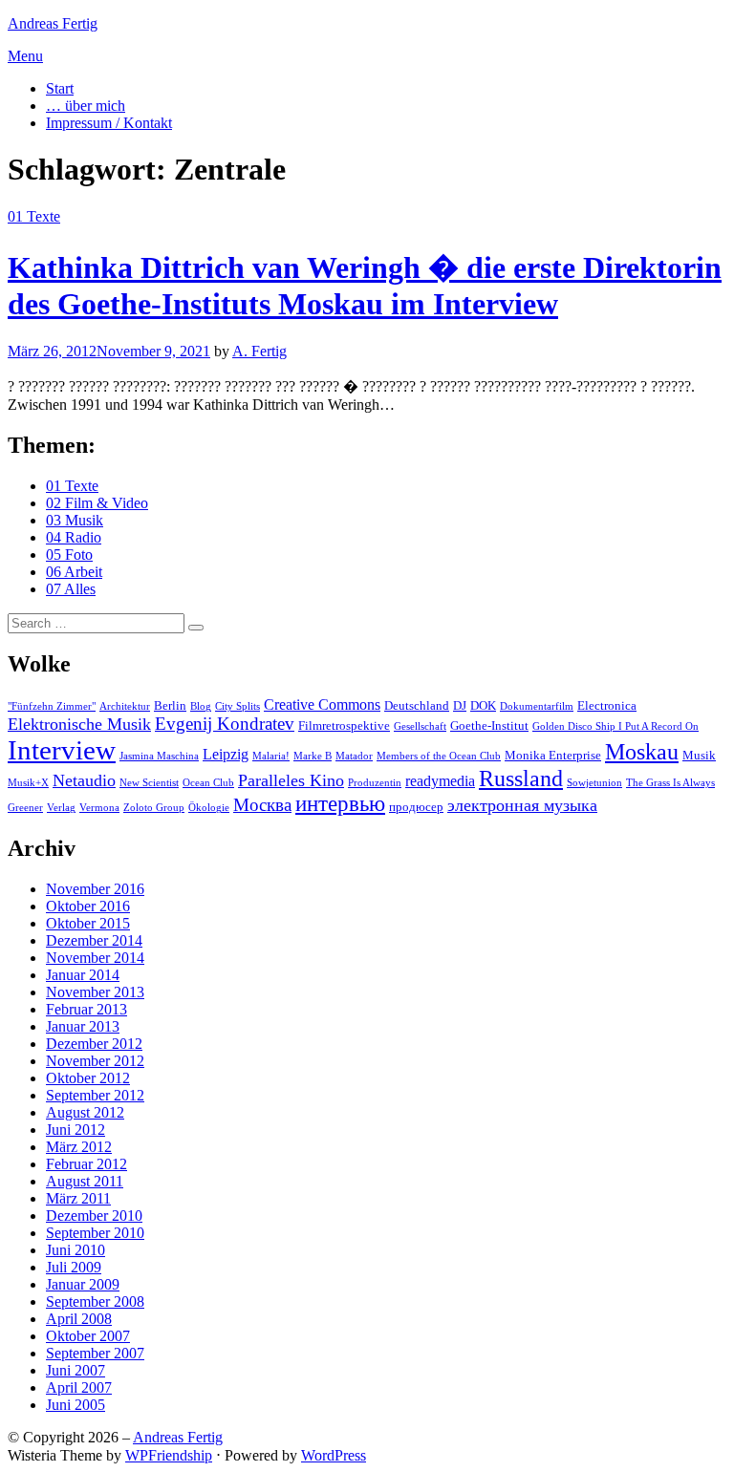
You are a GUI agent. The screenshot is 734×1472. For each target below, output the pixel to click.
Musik (699, 755)
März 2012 (79, 1147)
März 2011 (78, 1198)
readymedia (440, 781)
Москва (262, 805)
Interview (62, 750)
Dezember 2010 (94, 1215)
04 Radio (73, 537)
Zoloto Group (153, 807)
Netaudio (84, 780)
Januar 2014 (82, 975)
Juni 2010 (75, 1250)
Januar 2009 (82, 1284)
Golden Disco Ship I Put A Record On (615, 726)
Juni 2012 (75, 1129)
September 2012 (95, 1095)
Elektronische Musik (79, 724)
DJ (459, 705)
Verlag (61, 807)
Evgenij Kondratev (224, 724)
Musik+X (28, 783)
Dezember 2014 (94, 940)
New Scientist (149, 783)
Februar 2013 (86, 1009)
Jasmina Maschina (159, 756)
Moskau (642, 751)
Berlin (170, 705)
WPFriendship (168, 1455)
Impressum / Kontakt (109, 123)
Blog (200, 706)
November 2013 (95, 992)
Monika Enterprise (553, 755)
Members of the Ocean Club (439, 756)
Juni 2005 (75, 1405)
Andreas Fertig (52, 23)
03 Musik (74, 520)
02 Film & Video (97, 503)
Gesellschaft (420, 726)
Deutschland (416, 705)
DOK (483, 705)
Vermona (99, 807)
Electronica (607, 705)
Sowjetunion (594, 783)
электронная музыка (522, 805)
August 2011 (84, 1181)
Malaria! (271, 756)
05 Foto (69, 554)
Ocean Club (208, 783)
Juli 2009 (73, 1267)
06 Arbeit (74, 572)
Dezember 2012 (94, 1043)
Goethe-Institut (489, 725)
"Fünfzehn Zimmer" (52, 706)
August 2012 (85, 1112)
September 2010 (95, 1233)
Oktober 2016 (88, 906)
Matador (354, 756)
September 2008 (95, 1301)
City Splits (237, 706)
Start (60, 88)
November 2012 (95, 1061)
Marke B (312, 756)
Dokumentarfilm (536, 706)
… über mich (85, 105)
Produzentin (374, 783)
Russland (521, 778)
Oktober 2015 (88, 923)
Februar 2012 (86, 1164)
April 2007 (79, 1387)
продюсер (416, 807)
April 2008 (79, 1319)
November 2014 (95, 957)
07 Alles (71, 589)
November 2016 (95, 889)
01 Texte (34, 216)
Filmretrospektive (344, 725)
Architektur (124, 706)
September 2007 (95, 1353)
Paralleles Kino (291, 780)
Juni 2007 (75, 1370)
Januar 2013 (82, 1026)
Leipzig (225, 754)
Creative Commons (322, 704)
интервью (340, 804)
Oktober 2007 (88, 1336)
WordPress (333, 1455)
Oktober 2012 (88, 1078)
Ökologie (208, 807)
